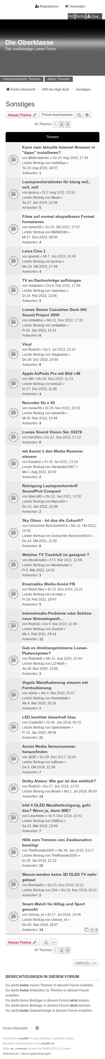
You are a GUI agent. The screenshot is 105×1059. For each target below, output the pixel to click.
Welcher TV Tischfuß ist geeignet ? (55, 554)
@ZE (32, 757)
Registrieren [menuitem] (49, 6)
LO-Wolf (58, 664)
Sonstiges (20, 104)
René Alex (36, 589)
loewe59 (35, 227)
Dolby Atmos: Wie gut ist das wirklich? (59, 781)
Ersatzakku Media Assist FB (48, 584)
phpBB (23, 1038)
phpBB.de (48, 1043)
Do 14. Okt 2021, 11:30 (39, 541)
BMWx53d (59, 232)
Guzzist (57, 629)
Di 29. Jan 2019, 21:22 (39, 861)
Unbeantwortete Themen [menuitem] (22, 79)
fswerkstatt (59, 698)
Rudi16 (34, 349)
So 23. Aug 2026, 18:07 (40, 168)
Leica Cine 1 (34, 251)
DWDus (57, 821)
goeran (34, 256)
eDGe (33, 693)
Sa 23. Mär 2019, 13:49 (40, 826)
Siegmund (59, 355)
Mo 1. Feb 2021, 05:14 (39, 634)
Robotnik (35, 659)
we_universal (18, 1048)
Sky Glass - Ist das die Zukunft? (52, 520)
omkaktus (36, 320)
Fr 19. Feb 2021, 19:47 (39, 599)
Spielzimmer (61, 727)
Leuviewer (37, 816)
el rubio (57, 594)
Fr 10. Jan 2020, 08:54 (39, 733)
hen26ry (35, 437)
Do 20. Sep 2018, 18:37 (40, 925)
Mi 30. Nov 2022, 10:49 (39, 418)
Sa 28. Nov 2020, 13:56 (40, 669)
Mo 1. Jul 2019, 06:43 (80, 791)
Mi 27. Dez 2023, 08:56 (39, 237)
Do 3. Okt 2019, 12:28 (38, 767)
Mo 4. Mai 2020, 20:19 (39, 703)
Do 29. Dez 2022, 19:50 (40, 360)
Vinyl (27, 344)
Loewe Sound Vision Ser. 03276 (52, 432)
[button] (68, 124)
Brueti (56, 791)
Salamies (36, 286)
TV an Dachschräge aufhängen (51, 280)
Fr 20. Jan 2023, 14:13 (39, 330)
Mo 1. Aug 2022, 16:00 (39, 472)
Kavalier (35, 462)
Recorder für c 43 (38, 402)
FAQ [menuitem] (71, 16)
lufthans (58, 762)
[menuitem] (94, 16)
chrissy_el (36, 915)
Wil (31, 379)
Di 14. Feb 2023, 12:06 (39, 296)
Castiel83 (36, 722)
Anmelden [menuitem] (77, 6)
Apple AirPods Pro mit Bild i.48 (51, 373)
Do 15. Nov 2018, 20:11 (79, 890)
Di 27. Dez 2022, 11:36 (39, 389)
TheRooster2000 (41, 850)
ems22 (57, 384)
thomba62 (36, 885)
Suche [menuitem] (80, 16)
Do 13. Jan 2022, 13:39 (40, 507)
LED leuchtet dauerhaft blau (49, 717)
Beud (56, 198)
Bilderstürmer (39, 158)
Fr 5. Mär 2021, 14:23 (38, 570)
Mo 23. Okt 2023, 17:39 (39, 266)
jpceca (34, 192)
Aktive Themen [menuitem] (58, 79)
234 (54, 890)
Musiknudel (37, 560)
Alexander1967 (63, 467)
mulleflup (59, 163)
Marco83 (35, 496)
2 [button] (61, 124)
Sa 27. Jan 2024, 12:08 (39, 203)
